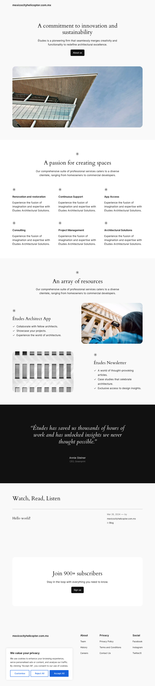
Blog (111, 522)
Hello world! (21, 518)
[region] (39, 664)
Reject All (39, 673)
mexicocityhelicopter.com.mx (31, 5)
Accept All (59, 673)
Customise (20, 673)
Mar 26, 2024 (113, 514)
